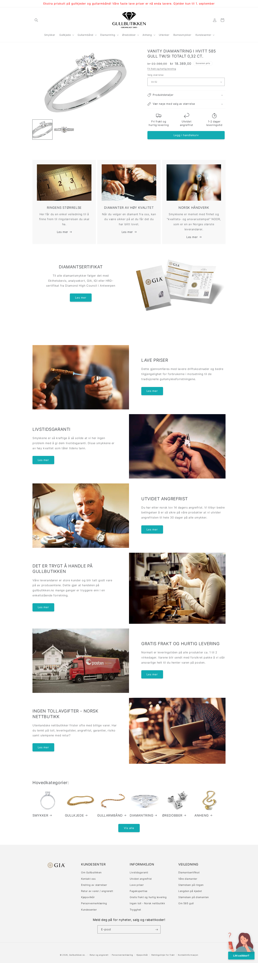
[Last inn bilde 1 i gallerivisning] (42, 129)
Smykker (40, 815)
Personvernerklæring (94, 903)
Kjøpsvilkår (88, 897)
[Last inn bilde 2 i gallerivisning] (64, 129)
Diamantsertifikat (189, 872)
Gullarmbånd (110, 815)
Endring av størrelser (94, 884)
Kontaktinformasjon (188, 955)
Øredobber (172, 815)
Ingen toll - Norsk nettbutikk (147, 903)
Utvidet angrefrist (141, 878)
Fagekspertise (138, 890)
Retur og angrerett (99, 955)
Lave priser (137, 884)
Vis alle (129, 828)
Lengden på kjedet (190, 890)
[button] (36, 20)
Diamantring (141, 815)
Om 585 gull (186, 903)
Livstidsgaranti (139, 872)
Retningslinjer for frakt (163, 955)
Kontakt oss (88, 878)
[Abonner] (156, 929)
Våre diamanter (187, 878)
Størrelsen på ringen (191, 884)
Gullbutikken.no (77, 955)
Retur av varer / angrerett (97, 890)
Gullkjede (74, 815)
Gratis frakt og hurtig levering (148, 897)
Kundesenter (89, 909)
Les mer (62, 231)
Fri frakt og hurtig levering (161, 69)
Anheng (201, 815)
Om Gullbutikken (91, 872)
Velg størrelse (155, 74)
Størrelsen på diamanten (193, 897)
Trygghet (135, 909)
